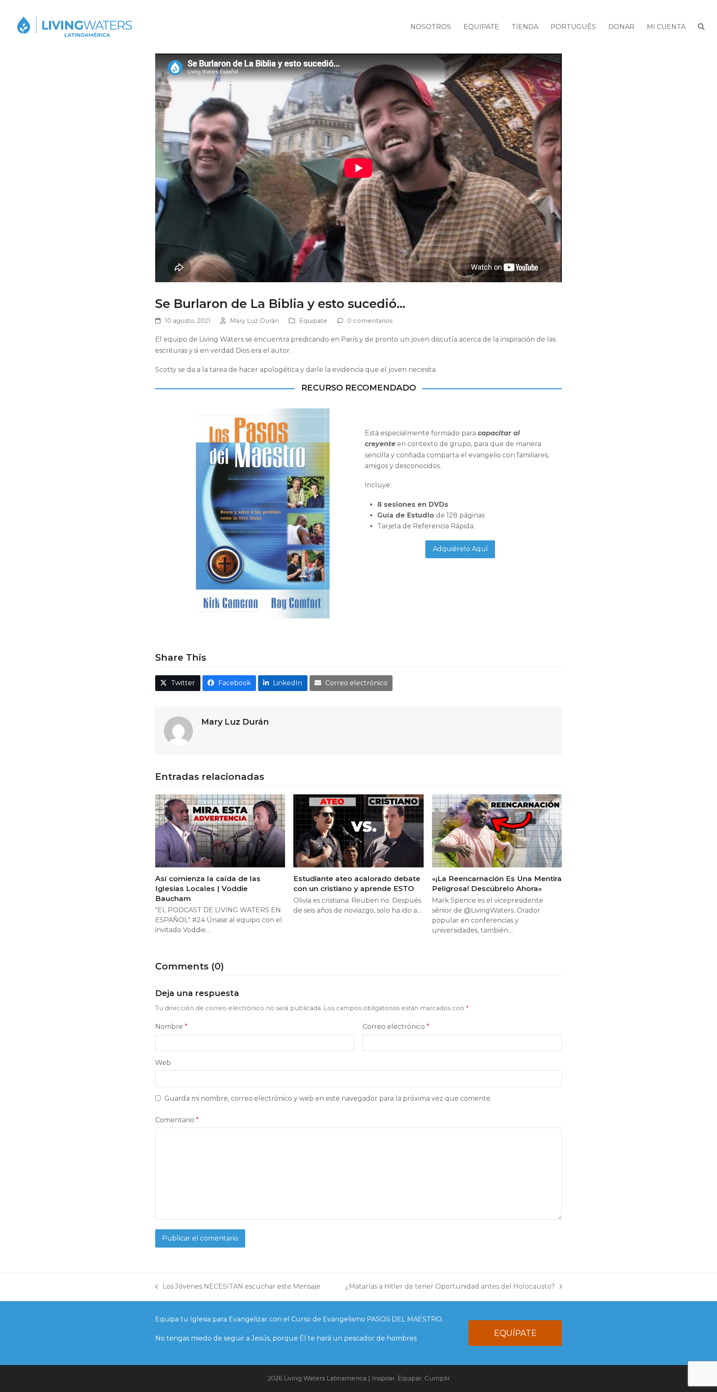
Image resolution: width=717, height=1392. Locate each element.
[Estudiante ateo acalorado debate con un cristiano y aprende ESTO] (358, 830)
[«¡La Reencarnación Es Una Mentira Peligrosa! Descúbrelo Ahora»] (497, 830)
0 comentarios (370, 321)
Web (163, 1063)
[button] (701, 27)
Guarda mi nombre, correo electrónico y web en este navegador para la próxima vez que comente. (328, 1098)
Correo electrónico (396, 1027)
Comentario (177, 1120)
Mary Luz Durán (254, 321)
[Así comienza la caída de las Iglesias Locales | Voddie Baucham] (220, 830)
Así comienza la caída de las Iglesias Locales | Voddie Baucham (208, 888)
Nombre (171, 1027)
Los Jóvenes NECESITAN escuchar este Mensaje (237, 1287)
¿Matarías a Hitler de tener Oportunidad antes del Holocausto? (450, 1287)
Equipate (313, 321)
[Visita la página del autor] (178, 731)
